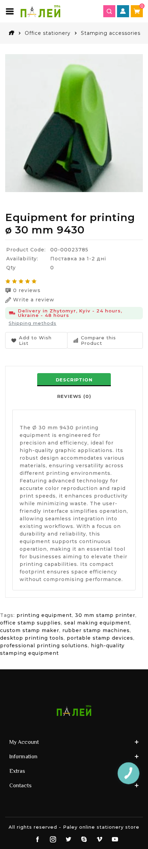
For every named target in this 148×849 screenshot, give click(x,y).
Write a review (33, 300)
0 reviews (27, 290)
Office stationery (48, 33)
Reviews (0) (74, 396)
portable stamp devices (100, 638)
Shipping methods (32, 323)
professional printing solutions (44, 645)
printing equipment (44, 615)
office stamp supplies (30, 623)
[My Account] (123, 11)
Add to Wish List (35, 340)
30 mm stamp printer (105, 615)
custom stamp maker (29, 630)
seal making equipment (97, 623)
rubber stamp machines (96, 630)
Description (74, 379)
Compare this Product (98, 340)
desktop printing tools (32, 638)
